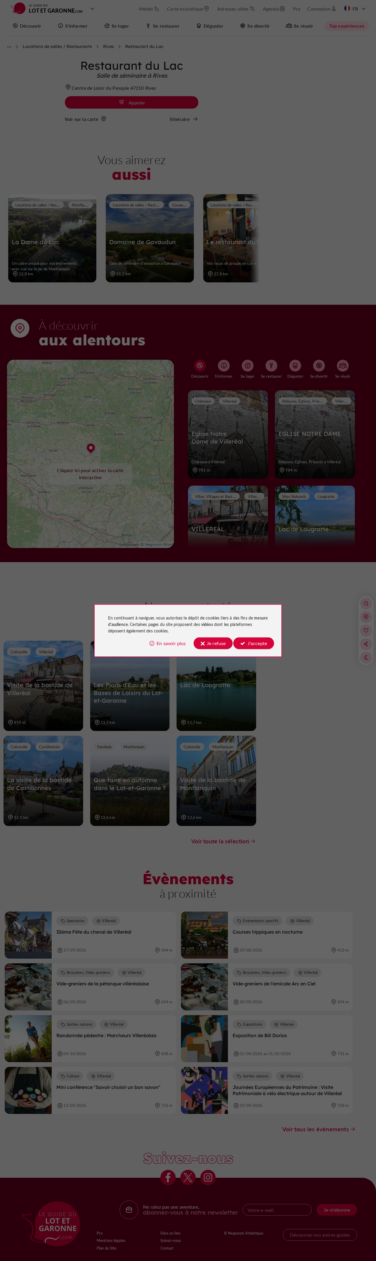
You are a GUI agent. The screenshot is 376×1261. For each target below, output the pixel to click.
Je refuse (216, 643)
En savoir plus (171, 643)
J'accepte (257, 643)
